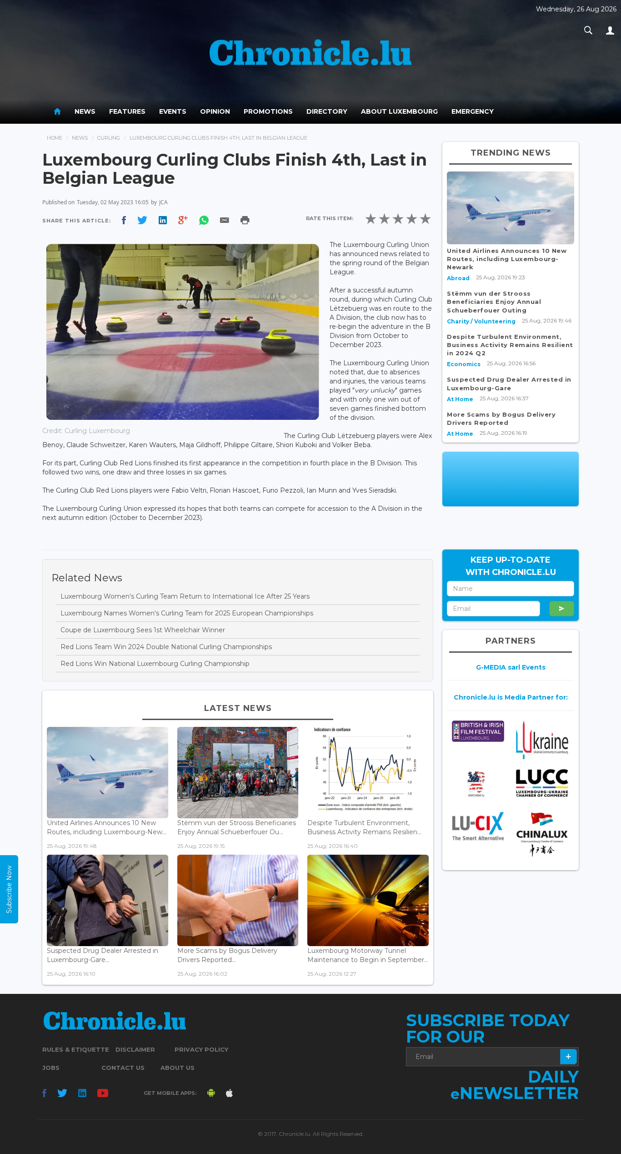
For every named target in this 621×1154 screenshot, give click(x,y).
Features (127, 111)
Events (172, 111)
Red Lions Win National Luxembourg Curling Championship (155, 664)
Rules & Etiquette (75, 1049)
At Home (460, 399)
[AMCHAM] (478, 784)
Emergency (472, 111)
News (85, 111)
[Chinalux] (542, 834)
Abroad (458, 278)
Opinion (215, 111)
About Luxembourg (399, 111)
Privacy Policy (201, 1049)
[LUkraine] (542, 740)
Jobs (51, 1067)
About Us (177, 1067)
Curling (108, 138)
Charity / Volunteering (481, 321)
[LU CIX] (478, 826)
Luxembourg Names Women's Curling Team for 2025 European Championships (186, 613)
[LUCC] (542, 783)
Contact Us (123, 1067)
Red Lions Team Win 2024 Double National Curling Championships (166, 647)
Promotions (268, 111)
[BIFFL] (478, 731)
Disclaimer (135, 1049)
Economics (464, 364)
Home (54, 138)
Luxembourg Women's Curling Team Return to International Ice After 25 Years (185, 596)
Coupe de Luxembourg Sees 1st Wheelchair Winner (142, 630)
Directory (326, 111)
